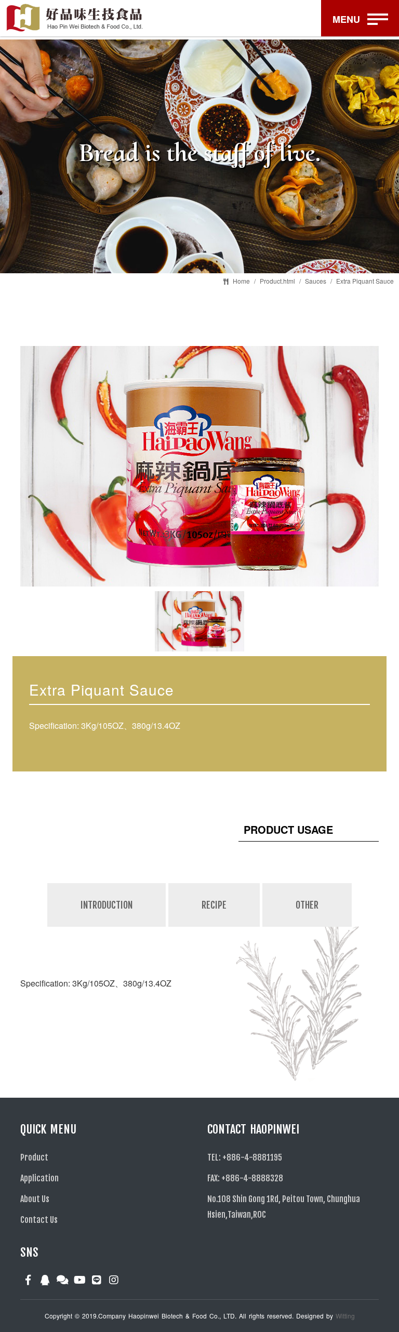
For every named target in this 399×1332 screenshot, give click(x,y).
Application (39, 1178)
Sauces (315, 280)
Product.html (277, 280)
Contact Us (39, 1220)
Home (241, 280)
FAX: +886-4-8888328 (245, 1178)
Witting (345, 1315)
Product (34, 1157)
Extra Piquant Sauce (365, 280)
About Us (34, 1199)
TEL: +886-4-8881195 (244, 1157)
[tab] (106, 926)
